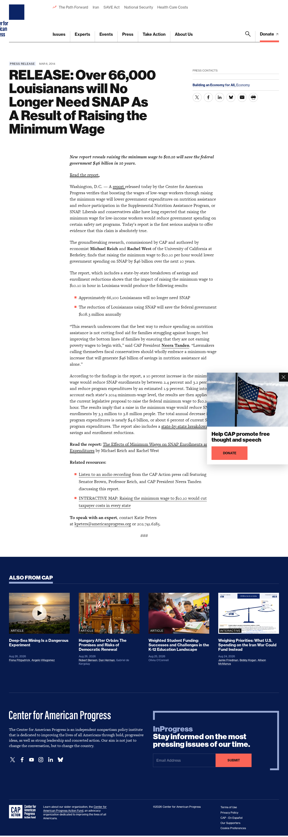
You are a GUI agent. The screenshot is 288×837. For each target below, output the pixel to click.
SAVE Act (112, 7)
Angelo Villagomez (43, 660)
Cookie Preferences (233, 828)
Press (127, 34)
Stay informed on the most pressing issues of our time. (201, 736)
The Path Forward (73, 7)
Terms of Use (228, 807)
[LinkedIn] (50, 759)
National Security (138, 7)
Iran (96, 7)
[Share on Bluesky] (230, 97)
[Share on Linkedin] (219, 97)
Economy (243, 85)
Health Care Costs (172, 7)
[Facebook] (22, 759)
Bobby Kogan (248, 660)
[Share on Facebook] (208, 97)
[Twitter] (12, 759)
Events (106, 34)
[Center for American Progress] (17, 21)
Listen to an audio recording (105, 474)
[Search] (248, 36)
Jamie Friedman (228, 660)
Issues (59, 34)
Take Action (154, 34)
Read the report (84, 175)
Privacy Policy (229, 812)
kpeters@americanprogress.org (102, 524)
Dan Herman (107, 660)
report (119, 187)
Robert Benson (88, 660)
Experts (82, 34)
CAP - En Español (231, 817)
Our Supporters (230, 823)
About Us (184, 34)
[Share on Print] (253, 97)
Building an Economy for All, (214, 85)
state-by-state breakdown (185, 426)
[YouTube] (31, 759)
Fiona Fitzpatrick (19, 660)
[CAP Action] (24, 812)
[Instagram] (41, 759)
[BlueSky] (60, 759)
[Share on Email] (242, 97)
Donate (267, 34)
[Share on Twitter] (197, 97)
